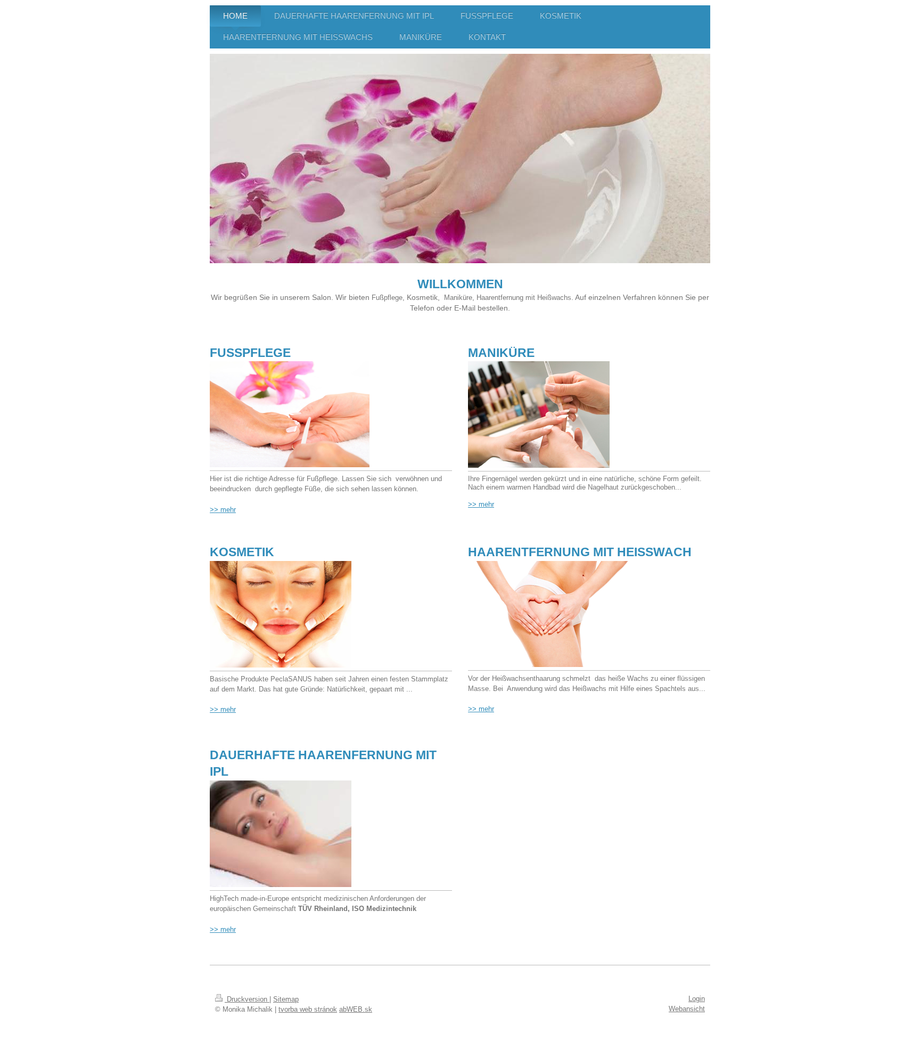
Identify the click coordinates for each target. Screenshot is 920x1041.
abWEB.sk (355, 1009)
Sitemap (286, 999)
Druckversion (247, 999)
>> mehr (223, 709)
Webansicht (687, 1009)
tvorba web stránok (307, 1009)
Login (696, 999)
